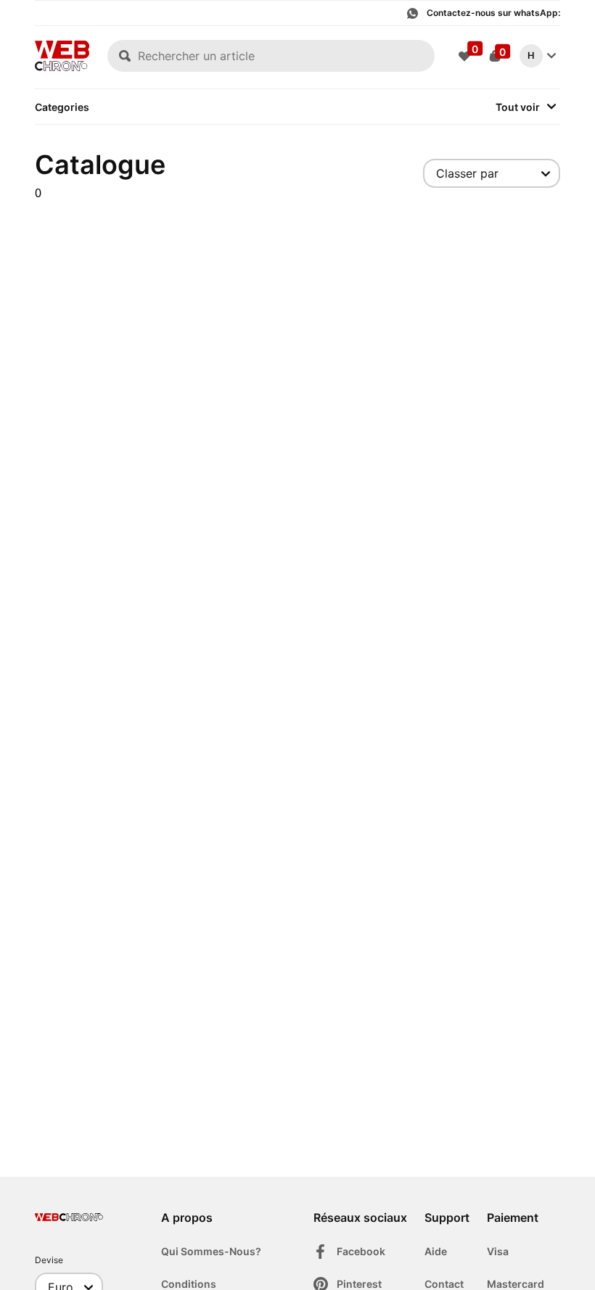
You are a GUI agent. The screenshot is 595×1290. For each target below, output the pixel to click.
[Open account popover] (551, 56)
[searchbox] (271, 56)
